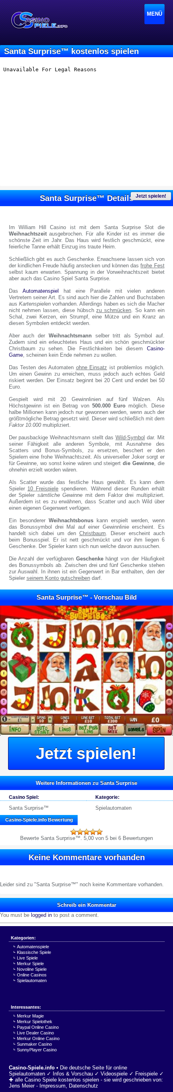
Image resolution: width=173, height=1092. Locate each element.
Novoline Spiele (32, 969)
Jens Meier (22, 1086)
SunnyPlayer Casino (37, 1049)
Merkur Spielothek (34, 1021)
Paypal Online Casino (38, 1027)
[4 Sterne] (93, 832)
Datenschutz (83, 1086)
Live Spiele (27, 958)
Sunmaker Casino (34, 1044)
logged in (41, 915)
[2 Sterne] (80, 832)
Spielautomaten (113, 808)
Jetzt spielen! (151, 196)
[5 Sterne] (99, 832)
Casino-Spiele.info (32, 1068)
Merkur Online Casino (38, 1038)
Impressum (52, 1086)
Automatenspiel (41, 291)
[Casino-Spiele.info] (39, 20)
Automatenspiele (33, 946)
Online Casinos (32, 974)
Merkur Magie (30, 1015)
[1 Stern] (73, 832)
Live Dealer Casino (35, 1032)
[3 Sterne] (86, 832)
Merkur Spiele (30, 963)
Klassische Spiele (34, 952)
